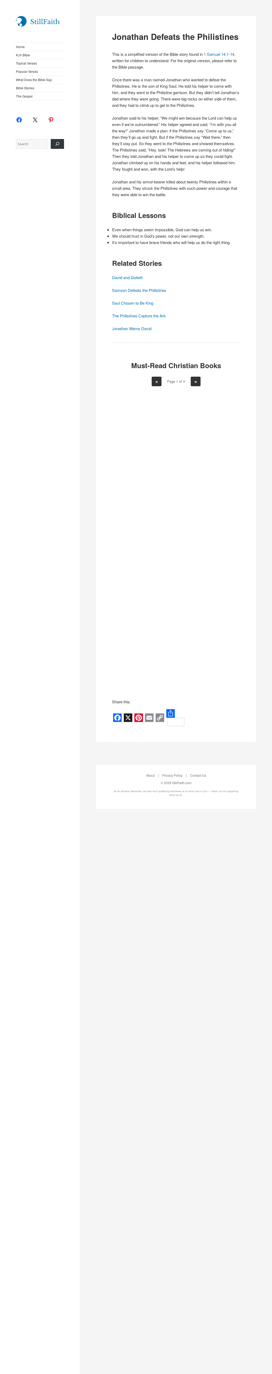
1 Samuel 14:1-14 (219, 54)
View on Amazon (133, 537)
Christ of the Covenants (176, 467)
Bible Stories (25, 88)
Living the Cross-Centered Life (176, 629)
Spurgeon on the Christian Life (133, 629)
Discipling (218, 459)
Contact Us (198, 775)
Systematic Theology (218, 621)
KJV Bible (23, 55)
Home (20, 46)
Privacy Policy (172, 775)
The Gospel (24, 96)
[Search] (57, 144)
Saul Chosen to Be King (132, 303)
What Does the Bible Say (34, 79)
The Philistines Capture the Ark (139, 315)
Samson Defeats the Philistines (139, 290)
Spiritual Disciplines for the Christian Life (133, 475)
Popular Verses (27, 71)
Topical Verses (26, 63)
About (150, 775)
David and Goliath (127, 277)
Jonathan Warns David (131, 328)
